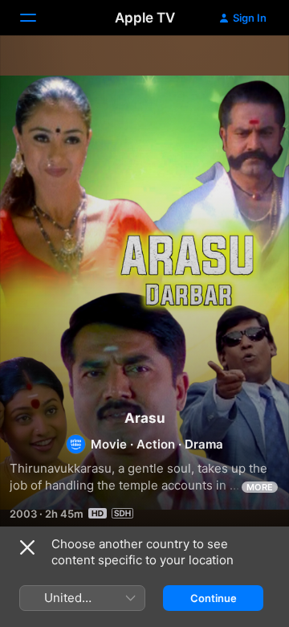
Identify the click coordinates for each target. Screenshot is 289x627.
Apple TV (145, 18)
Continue (213, 598)
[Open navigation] (37, 17)
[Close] (27, 547)
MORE (259, 487)
